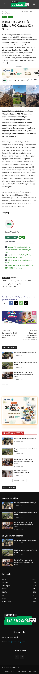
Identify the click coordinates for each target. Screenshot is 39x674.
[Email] (20, 237)
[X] (16, 303)
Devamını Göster (19, 481)
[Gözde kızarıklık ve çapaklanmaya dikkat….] (7, 473)
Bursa (11, 12)
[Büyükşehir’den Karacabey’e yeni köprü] (7, 365)
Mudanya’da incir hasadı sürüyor (19, 247)
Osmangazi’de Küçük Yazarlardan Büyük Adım (9, 335)
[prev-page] (3, 383)
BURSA (30, 281)
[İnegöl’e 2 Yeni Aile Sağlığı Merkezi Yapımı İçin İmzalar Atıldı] (7, 375)
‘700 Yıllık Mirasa (16, 278)
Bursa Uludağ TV (14, 81)
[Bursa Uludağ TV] (5, 80)
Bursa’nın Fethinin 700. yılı (10, 287)
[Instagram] (22, 657)
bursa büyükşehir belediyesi (11, 284)
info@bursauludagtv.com (16, 642)
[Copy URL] (26, 303)
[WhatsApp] (21, 303)
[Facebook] (11, 303)
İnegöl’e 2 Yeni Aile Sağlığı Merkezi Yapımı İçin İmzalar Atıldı (23, 375)
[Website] (23, 237)
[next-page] (7, 383)
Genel (10, 17)
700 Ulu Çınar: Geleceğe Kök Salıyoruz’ (14, 281)
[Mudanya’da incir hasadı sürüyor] (7, 355)
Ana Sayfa (5, 12)
